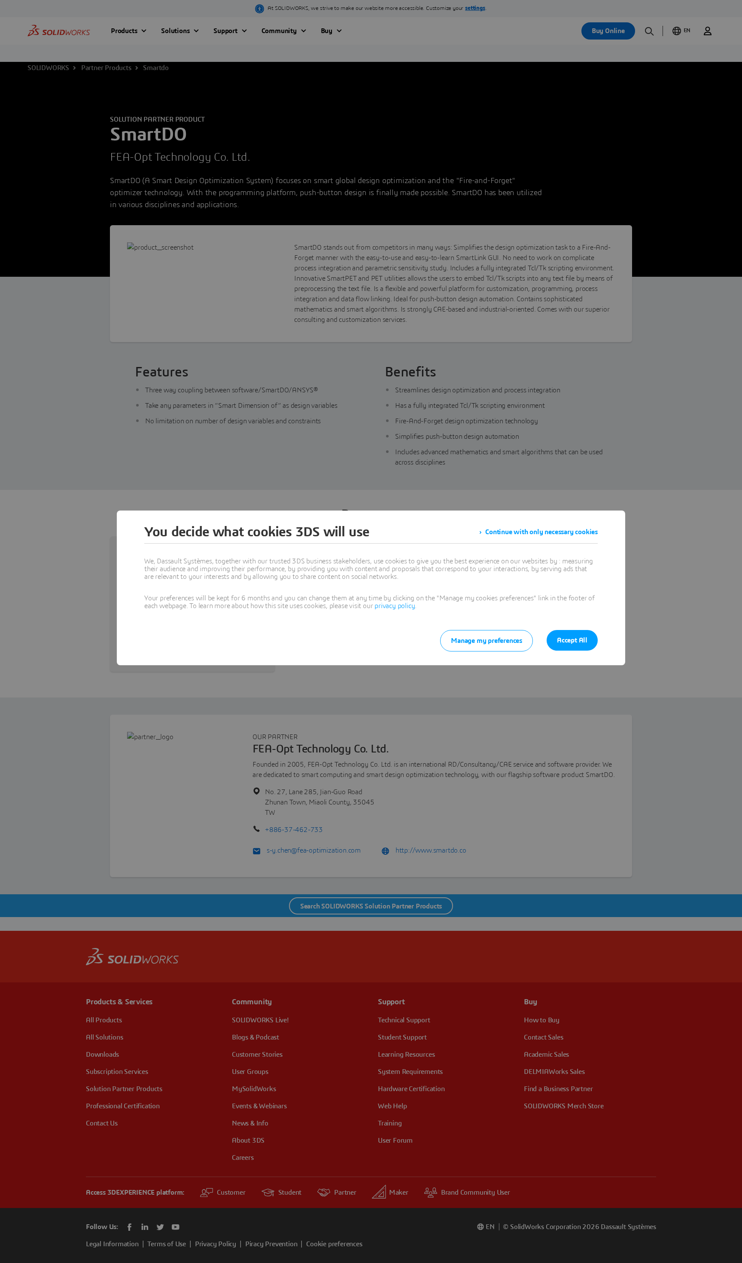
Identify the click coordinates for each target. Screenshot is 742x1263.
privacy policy (394, 605)
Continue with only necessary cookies (541, 532)
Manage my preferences (486, 640)
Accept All (572, 640)
